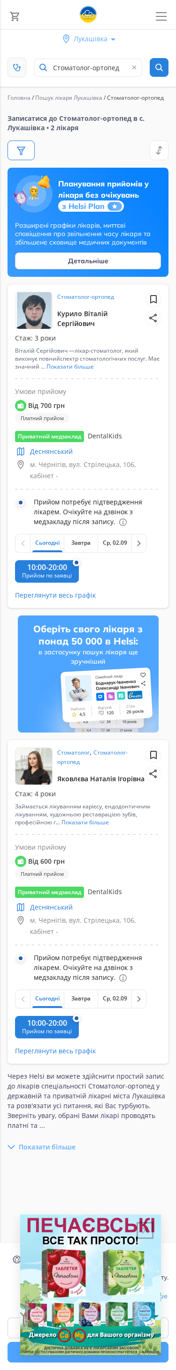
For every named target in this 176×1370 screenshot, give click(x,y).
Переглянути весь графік (55, 595)
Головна (19, 98)
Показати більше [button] (70, 366)
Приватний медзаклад (49, 436)
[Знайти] (159, 67)
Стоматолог (73, 752)
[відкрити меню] (161, 17)
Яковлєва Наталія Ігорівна (101, 778)
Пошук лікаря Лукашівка (68, 98)
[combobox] (88, 68)
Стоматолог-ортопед (85, 297)
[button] (153, 318)
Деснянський (51, 451)
